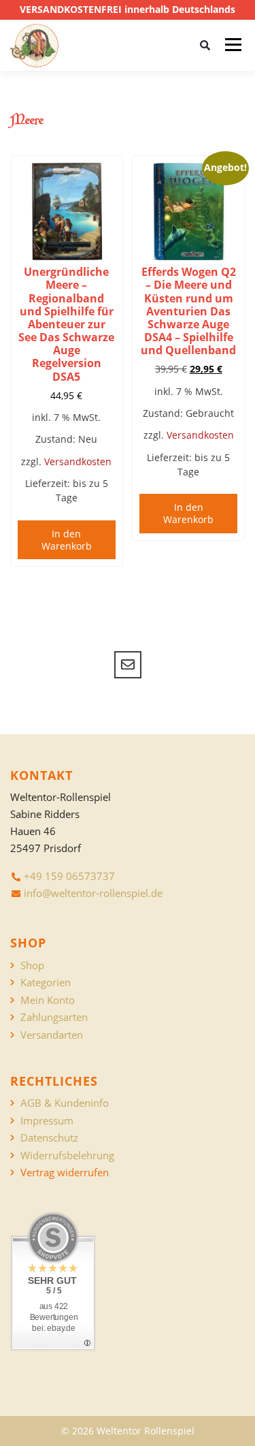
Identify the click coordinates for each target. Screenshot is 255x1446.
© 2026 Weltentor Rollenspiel (127, 1430)
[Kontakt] (127, 664)
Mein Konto (47, 1000)
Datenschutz (49, 1138)
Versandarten (51, 1035)
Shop (32, 965)
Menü (233, 44)
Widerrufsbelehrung (67, 1155)
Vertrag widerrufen (64, 1172)
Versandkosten (78, 461)
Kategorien (45, 982)
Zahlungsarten (54, 1017)
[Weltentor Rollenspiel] (34, 45)
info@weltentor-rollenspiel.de (93, 893)
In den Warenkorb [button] (66, 539)
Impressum (46, 1121)
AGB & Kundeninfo (64, 1103)
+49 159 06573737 (69, 876)
